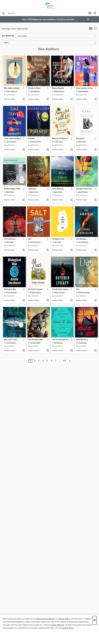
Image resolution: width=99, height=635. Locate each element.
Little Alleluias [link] (58, 189)
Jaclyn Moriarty (11, 142)
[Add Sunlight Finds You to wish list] (95, 200)
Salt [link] (29, 239)
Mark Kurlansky (35, 242)
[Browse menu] (95, 13)
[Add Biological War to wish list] (23, 300)
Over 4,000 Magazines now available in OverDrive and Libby (48, 19)
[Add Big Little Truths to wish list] (23, 350)
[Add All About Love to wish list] (71, 250)
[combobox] (44, 13)
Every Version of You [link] (84, 88)
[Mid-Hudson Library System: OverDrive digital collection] (49, 5)
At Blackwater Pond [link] (12, 189)
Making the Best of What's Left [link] (61, 138)
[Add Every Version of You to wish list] (95, 99)
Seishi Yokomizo (11, 91)
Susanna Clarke (35, 142)
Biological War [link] (10, 289)
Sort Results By (8, 36)
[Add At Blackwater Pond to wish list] (23, 200)
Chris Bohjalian (83, 242)
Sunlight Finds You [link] (84, 189)
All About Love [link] (58, 239)
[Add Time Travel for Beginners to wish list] (23, 149)
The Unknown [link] (10, 239)
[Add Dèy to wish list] (95, 300)
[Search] (3, 13)
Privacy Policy (64, 619)
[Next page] (69, 360)
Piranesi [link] (31, 138)
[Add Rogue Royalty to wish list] (71, 99)
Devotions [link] (80, 138)
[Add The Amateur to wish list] (95, 250)
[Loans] (90, 13)
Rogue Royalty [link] (58, 88)
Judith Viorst (58, 142)
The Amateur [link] (81, 239)
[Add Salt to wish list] (47, 250)
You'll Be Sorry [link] (82, 340)
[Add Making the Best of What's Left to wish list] (71, 149)
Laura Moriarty (83, 192)
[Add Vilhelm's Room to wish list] (47, 99)
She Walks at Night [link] (12, 88)
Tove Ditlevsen (35, 91)
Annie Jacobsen (11, 292)
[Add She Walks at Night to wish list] (23, 99)
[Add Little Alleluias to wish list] (71, 200)
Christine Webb (35, 343)
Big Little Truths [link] (10, 340)
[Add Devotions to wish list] (95, 149)
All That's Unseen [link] (35, 289)
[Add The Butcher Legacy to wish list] (71, 300)
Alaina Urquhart (59, 292)
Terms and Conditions (45, 619)
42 (64, 360)
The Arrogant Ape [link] (35, 340)
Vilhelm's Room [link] (34, 88)
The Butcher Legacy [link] (60, 289)
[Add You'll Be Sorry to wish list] (95, 350)
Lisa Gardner (82, 343)
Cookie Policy (68, 628)
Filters (6, 43)
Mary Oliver (82, 142)
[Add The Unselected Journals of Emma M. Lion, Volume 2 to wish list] (71, 350)
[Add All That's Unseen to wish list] (47, 300)
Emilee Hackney (35, 292)
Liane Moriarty (11, 343)
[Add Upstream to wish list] (47, 200)
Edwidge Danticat (84, 292)
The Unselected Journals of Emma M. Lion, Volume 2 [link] (61, 340)
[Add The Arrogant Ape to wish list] (47, 350)
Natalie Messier (83, 91)
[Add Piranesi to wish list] (47, 149)
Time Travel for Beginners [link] (13, 138)
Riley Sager (10, 242)
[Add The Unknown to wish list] (23, 250)
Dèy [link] (77, 289)
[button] (90, 29)
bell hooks (57, 242)
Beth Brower (58, 343)
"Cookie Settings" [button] (57, 625)
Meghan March (59, 91)
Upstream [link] (32, 189)
